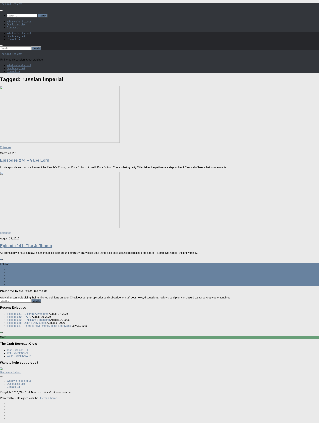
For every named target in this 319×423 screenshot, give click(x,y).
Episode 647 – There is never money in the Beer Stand (39, 325)
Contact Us (13, 27)
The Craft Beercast (11, 4)
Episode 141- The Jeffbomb (26, 245)
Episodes (5, 147)
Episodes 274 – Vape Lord (24, 160)
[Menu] (1, 10)
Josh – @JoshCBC (18, 350)
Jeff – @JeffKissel (17, 353)
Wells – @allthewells (19, 356)
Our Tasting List (16, 24)
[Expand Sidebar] (1, 259)
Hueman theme (48, 398)
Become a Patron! (10, 372)
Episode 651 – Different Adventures (27, 313)
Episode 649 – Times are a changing (28, 319)
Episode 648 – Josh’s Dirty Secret (27, 322)
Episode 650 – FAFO (19, 316)
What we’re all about (19, 21)
